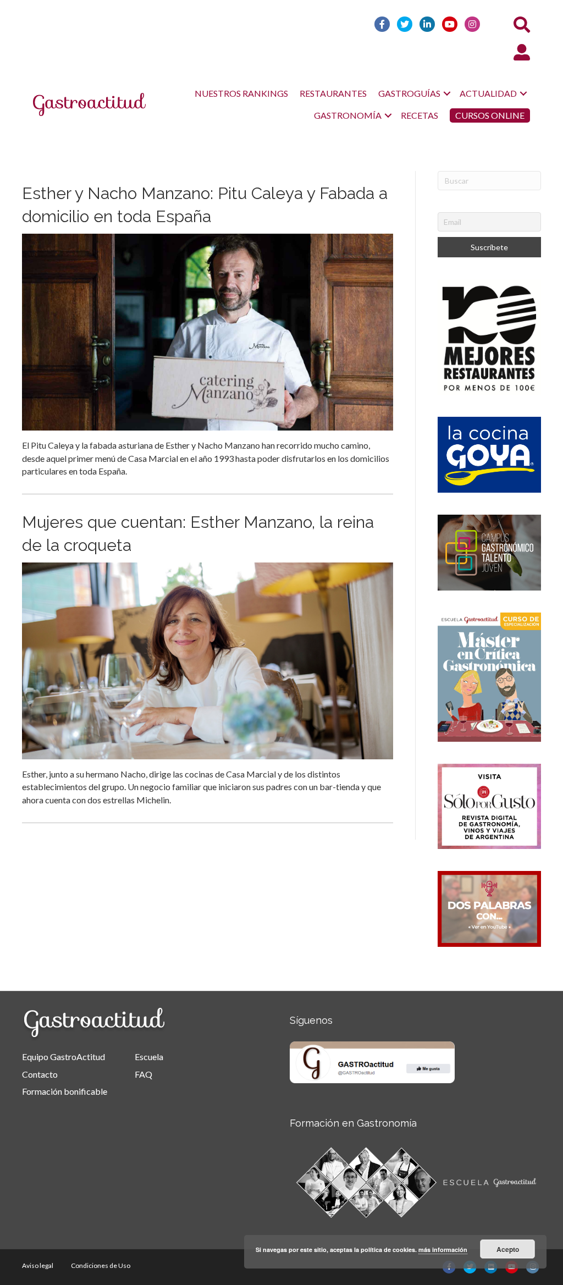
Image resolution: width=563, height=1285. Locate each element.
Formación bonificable (64, 1091)
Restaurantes (333, 93)
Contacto (40, 1074)
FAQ (143, 1074)
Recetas (419, 115)
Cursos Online (490, 115)
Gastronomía (348, 115)
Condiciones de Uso (100, 1265)
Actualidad (488, 93)
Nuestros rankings (241, 93)
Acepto (507, 1249)
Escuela (149, 1056)
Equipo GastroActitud (63, 1056)
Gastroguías (409, 93)
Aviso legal (37, 1265)
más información (442, 1249)
